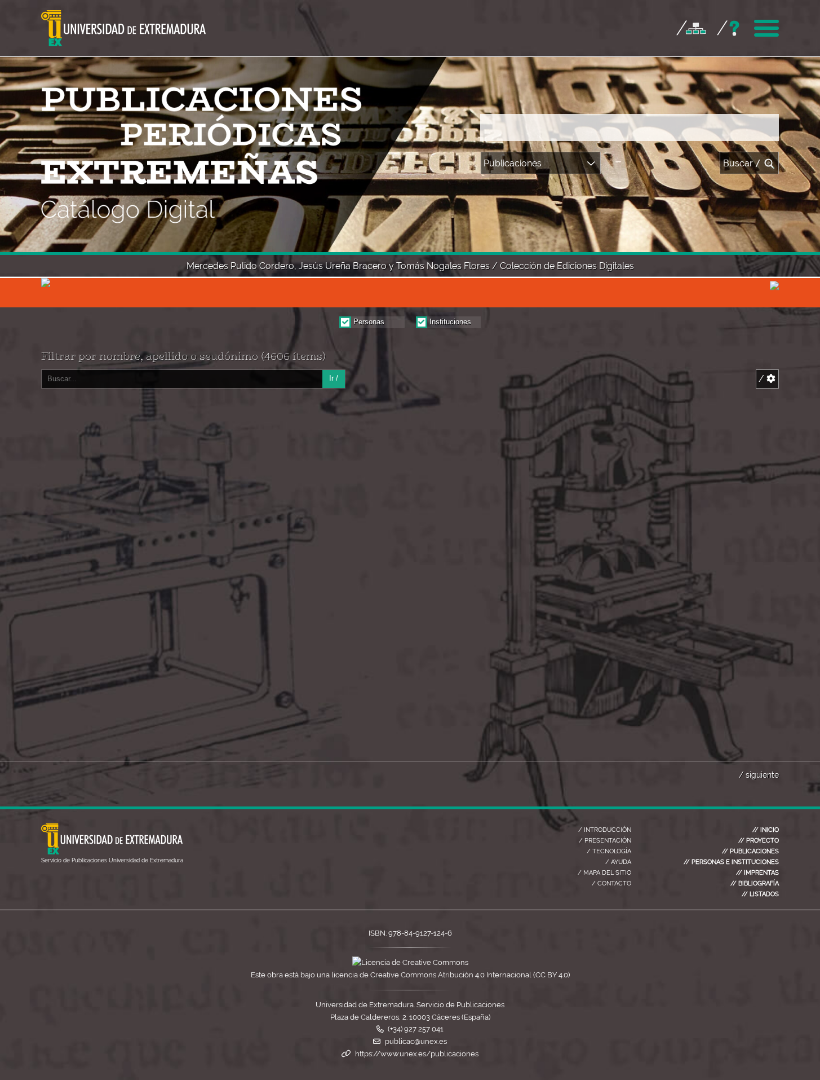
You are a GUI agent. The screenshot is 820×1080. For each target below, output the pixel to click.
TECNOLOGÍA (609, 851)
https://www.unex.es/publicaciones (416, 1054)
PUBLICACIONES (750, 851)
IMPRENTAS (757, 872)
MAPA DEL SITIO (604, 872)
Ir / (333, 378)
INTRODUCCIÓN (604, 830)
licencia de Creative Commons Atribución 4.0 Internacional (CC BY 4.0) (450, 975)
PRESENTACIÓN (605, 840)
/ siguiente (759, 774)
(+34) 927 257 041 (416, 1029)
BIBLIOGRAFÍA (754, 883)
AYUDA (618, 862)
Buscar (742, 163)
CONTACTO (611, 883)
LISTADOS (760, 894)
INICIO (765, 830)
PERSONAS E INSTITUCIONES (731, 862)
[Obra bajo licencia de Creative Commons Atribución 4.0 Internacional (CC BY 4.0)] (410, 962)
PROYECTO (758, 840)
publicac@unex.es (416, 1041)
